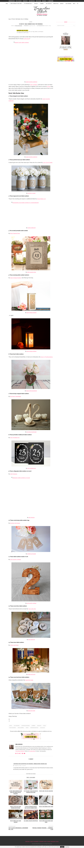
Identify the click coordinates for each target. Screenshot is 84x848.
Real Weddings (68, 3)
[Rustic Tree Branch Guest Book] (46, 800)
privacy (57, 841)
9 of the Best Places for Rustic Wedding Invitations (31, 791)
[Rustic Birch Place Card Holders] (16, 814)
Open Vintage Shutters (15, 277)
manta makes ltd (31, 227)
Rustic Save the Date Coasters (46, 791)
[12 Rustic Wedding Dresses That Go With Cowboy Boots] (31, 800)
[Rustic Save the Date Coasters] (46, 784)
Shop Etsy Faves (38, 0)
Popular (35, 3)
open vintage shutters (31, 312)
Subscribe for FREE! (12, 0)
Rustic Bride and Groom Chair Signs (46, 821)
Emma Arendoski (18, 25)
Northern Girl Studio (15, 523)
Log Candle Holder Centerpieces (31, 820)
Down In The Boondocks (47, 356)
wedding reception (34, 727)
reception (39, 725)
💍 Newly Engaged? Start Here (15, 3)
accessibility (36, 841)
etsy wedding (16, 725)
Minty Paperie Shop (15, 233)
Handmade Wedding (25, 725)
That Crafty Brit (32, 608)
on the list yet (27, 38)
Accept (62, 846)
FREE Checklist (49, 3)
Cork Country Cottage (15, 559)
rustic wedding (33, 84)
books (45, 841)
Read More (67, 846)
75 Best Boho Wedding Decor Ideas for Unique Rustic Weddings (15, 792)
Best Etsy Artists (19, 0)
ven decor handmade (31, 431)
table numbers (21, 727)
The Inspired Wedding (19, 751)
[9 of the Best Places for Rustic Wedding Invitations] (31, 784)
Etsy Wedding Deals (28, 3)
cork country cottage (31, 603)
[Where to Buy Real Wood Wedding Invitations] (16, 800)
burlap (48, 86)
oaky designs (32, 517)
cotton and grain (31, 674)
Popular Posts (25, 0)
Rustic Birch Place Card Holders (15, 821)
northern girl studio (31, 553)
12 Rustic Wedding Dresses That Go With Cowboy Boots (31, 807)
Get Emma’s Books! (50, 0)
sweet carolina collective (31, 81)
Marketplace (55, 3)
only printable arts (31, 468)
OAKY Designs (13, 474)
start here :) (27, 841)
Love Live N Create (47, 162)
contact (48, 841)
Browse (61, 3)
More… (74, 3)
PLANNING (41, 3)
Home (7, 3)
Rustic (30, 21)
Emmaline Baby (32, 751)
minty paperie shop (31, 272)
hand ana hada (31, 710)
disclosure (53, 841)
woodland (42, 727)
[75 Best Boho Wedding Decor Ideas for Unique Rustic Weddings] (16, 784)
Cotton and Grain (14, 645)
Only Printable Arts (14, 437)
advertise (41, 841)
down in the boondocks (31, 390)
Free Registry (44, 0)
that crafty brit (31, 639)
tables (27, 727)
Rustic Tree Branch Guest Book (46, 806)
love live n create (31, 193)
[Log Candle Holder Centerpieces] (31, 814)
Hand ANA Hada (29, 680)
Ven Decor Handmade (15, 396)
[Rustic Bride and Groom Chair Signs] (46, 814)
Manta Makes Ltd (41, 198)
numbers (33, 725)
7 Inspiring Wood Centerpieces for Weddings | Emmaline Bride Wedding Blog (30, 763)
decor (10, 725)
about (32, 841)
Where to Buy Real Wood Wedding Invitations (15, 807)
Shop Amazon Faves (32, 0)
